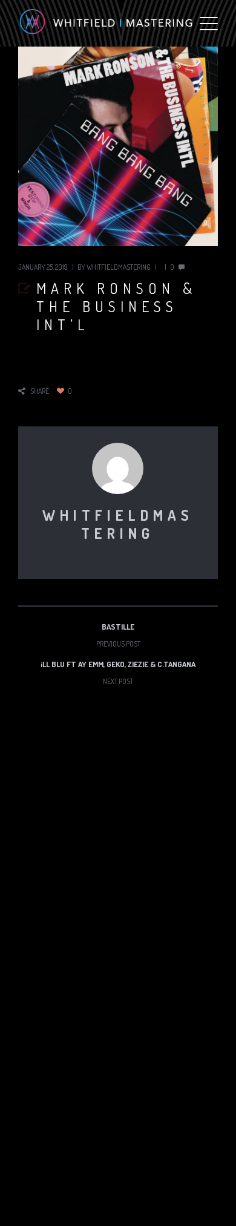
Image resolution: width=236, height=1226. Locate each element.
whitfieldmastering (119, 267)
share (39, 391)
